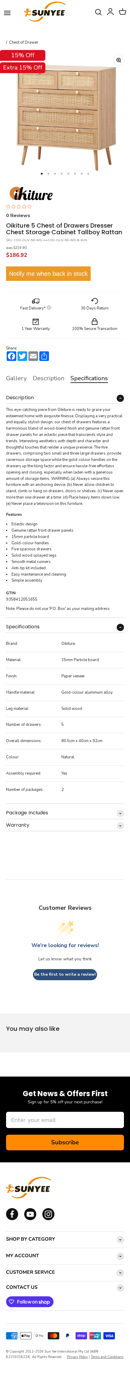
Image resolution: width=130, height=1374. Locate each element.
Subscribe (65, 1142)
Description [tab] (48, 378)
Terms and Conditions (107, 1357)
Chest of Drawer (23, 42)
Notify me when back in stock (48, 273)
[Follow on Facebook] (12, 1219)
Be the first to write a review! (65, 974)
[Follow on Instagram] (30, 1219)
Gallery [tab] (16, 378)
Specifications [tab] (89, 378)
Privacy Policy (77, 1357)
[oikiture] (31, 193)
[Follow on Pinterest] (48, 1219)
